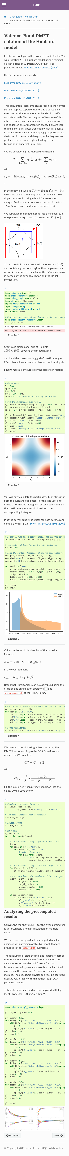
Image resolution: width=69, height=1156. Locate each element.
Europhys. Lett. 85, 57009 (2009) (22, 82)
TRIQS (36, 4)
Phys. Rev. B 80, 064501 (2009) (40, 67)
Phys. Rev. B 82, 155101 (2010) (21, 97)
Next (57, 1135)
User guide (16, 16)
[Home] (5, 16)
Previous (14, 1135)
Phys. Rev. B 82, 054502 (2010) (21, 90)
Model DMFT (32, 16)
